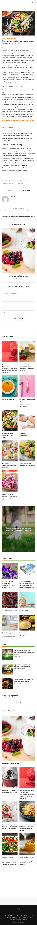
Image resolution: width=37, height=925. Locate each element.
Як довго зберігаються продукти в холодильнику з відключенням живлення (27, 402)
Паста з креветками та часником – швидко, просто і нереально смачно (27, 827)
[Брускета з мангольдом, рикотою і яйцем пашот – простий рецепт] (7, 669)
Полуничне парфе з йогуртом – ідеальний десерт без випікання (9, 826)
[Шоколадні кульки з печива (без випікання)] (10, 777)
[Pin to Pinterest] (27, 190)
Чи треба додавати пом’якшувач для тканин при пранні (8, 635)
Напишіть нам (27, 917)
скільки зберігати (15, 177)
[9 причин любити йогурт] (18, 250)
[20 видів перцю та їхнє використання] (10, 600)
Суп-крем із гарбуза (8, 399)
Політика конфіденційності (18, 919)
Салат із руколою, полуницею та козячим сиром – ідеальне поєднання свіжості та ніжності (9, 860)
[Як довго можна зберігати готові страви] (10, 420)
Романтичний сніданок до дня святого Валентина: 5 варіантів (26, 367)
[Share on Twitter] (25, 190)
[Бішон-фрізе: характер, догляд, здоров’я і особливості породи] (7, 654)
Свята (19, 917)
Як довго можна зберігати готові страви (7, 435)
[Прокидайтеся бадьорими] (27, 420)
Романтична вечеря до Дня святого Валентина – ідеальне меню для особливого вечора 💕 (9, 368)
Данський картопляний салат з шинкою (9, 465)
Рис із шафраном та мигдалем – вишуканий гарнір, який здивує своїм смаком (26, 860)
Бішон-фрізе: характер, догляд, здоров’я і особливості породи (18, 529)
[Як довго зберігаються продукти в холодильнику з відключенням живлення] (27, 386)
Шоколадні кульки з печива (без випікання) (9, 791)
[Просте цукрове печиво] (27, 600)
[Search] (35, 2)
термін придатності (8, 180)
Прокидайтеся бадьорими (24, 434)
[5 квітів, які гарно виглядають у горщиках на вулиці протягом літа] (10, 571)
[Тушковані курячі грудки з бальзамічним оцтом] (7, 683)
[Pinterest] (32, 2)
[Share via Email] (29, 190)
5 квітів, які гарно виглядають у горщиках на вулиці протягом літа (8, 584)
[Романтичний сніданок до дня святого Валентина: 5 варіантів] (27, 352)
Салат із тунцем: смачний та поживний (27, 464)
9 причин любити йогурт (18, 276)
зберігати (5, 177)
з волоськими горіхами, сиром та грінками (9, 497)
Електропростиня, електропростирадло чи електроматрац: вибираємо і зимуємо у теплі (27, 585)
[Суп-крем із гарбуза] (10, 386)
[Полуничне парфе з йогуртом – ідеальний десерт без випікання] (10, 811)
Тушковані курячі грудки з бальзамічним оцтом (23, 680)
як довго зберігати (8, 183)
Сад (32, 915)
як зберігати (19, 183)
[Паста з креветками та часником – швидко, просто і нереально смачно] (27, 811)
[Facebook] (30, 2)
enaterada (8, 43)
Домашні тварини (11, 917)
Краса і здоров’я (24, 915)
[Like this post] (21, 190)
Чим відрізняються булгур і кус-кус (26, 634)
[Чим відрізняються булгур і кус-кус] (27, 623)
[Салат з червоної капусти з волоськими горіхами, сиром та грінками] (10, 481)
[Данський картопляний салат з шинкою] (10, 450)
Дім (17, 915)
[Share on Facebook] (23, 190)
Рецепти (12, 915)
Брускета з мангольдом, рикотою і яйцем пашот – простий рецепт (23, 666)
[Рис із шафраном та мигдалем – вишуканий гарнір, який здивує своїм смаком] (27, 844)
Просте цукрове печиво (24, 611)
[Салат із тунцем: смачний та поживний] (27, 450)
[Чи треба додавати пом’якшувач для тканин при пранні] (10, 623)
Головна (6, 915)
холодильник (20, 180)
